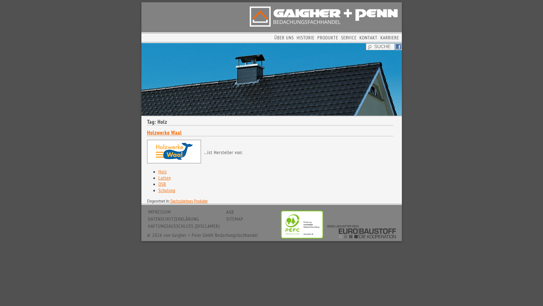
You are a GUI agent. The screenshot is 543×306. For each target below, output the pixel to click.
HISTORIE (305, 38)
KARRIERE (389, 38)
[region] (271, 79)
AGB (230, 212)
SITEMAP (234, 219)
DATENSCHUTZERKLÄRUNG (173, 219)
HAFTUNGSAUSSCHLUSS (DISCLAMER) (184, 226)
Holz (162, 172)
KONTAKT (368, 38)
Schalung (166, 190)
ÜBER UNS (284, 38)
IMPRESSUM (159, 212)
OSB (162, 184)
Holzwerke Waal (164, 132)
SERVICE (349, 38)
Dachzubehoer (182, 201)
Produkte (201, 201)
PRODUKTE (327, 38)
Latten (164, 178)
